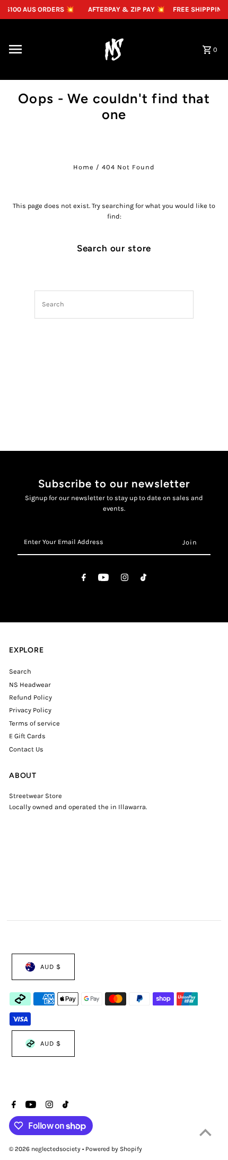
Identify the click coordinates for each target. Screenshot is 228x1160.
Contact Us (26, 749)
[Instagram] (124, 579)
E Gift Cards (27, 736)
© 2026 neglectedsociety (45, 1149)
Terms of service (34, 723)
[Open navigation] (45, 49)
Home (83, 167)
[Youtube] (103, 579)
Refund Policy (30, 697)
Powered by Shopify (113, 1149)
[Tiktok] (143, 579)
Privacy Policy (30, 710)
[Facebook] (84, 579)
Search (20, 671)
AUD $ (50, 967)
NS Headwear (30, 684)
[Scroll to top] (205, 1132)
